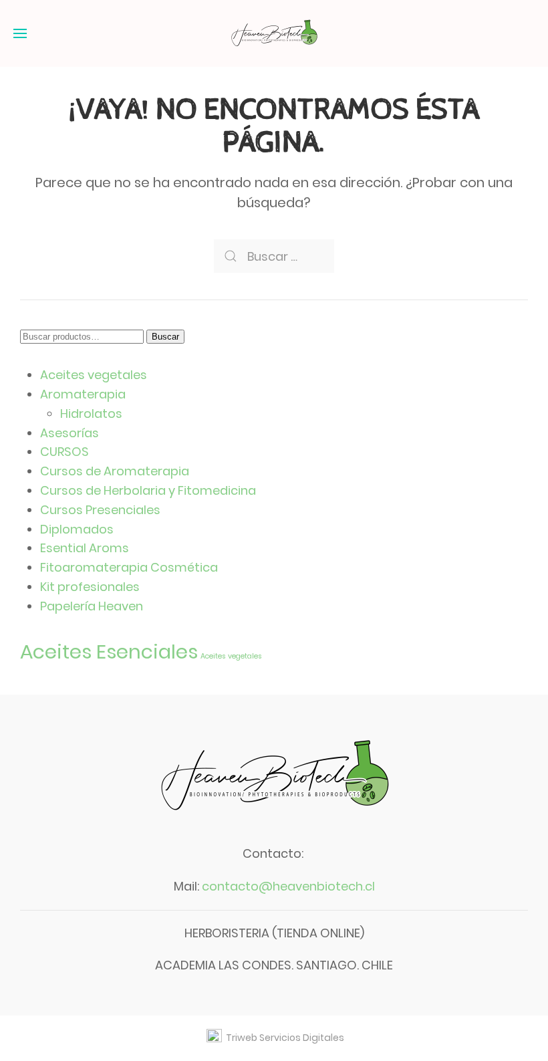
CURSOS (64, 451)
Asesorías (69, 433)
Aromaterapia (83, 394)
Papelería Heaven (91, 606)
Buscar (165, 337)
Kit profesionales (90, 586)
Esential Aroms (84, 548)
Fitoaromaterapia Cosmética (129, 567)
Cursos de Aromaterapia (114, 471)
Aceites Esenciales (109, 651)
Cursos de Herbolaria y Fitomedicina (148, 490)
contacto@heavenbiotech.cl (288, 886)
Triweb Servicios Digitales (283, 1037)
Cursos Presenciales (100, 509)
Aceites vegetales (93, 374)
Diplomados (77, 529)
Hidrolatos (91, 413)
